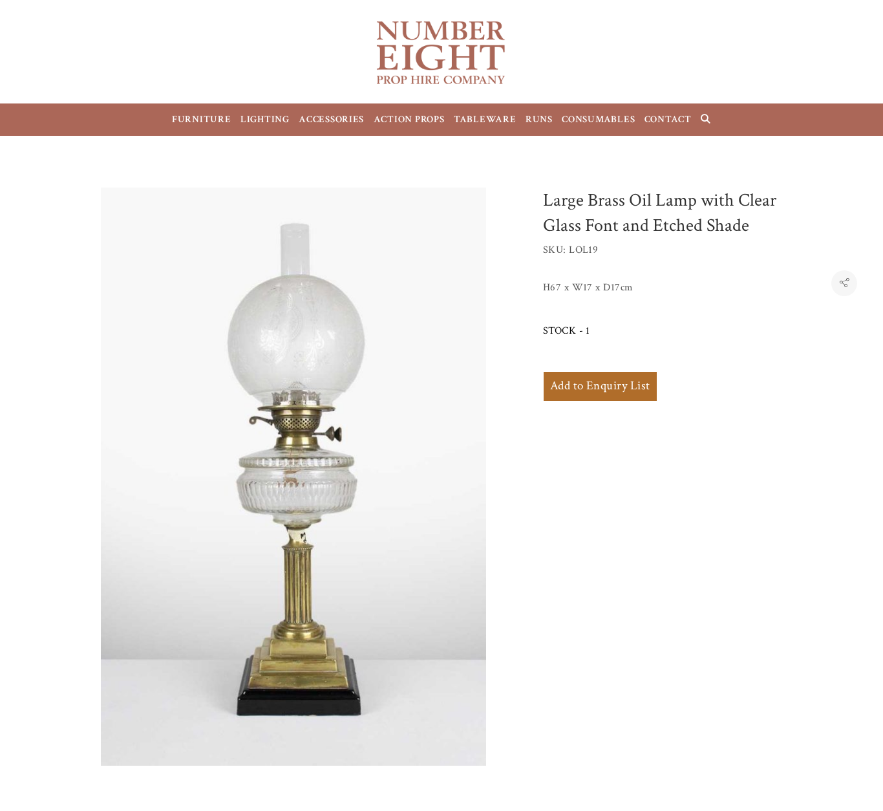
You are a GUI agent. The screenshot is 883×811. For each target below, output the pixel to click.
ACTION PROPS (409, 119)
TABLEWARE (485, 119)
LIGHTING (265, 119)
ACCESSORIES (331, 119)
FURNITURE (201, 119)
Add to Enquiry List (600, 386)
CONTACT (668, 119)
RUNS (539, 119)
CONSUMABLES (598, 119)
